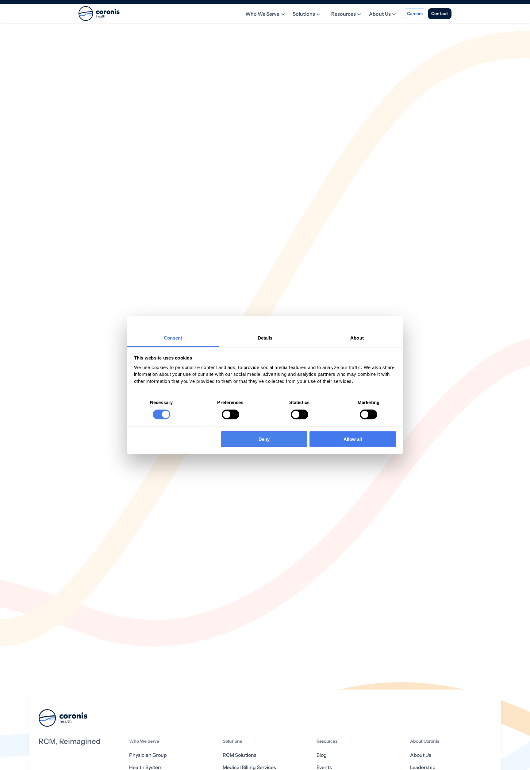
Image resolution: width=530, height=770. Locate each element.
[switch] (230, 414)
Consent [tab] (173, 337)
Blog (322, 755)
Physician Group (148, 755)
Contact (439, 14)
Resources (343, 14)
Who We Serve (262, 14)
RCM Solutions (239, 755)
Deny (264, 439)
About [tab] (357, 337)
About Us (380, 14)
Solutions (304, 14)
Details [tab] (265, 337)
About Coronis (424, 741)
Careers (415, 14)
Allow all (353, 439)
